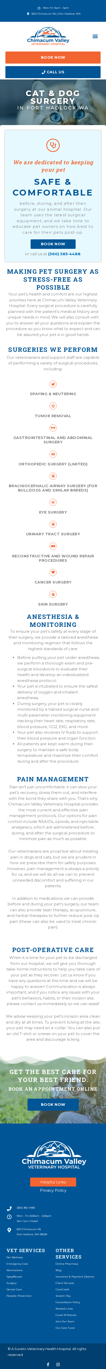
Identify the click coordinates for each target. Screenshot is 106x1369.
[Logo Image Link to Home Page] (48, 36)
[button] (95, 36)
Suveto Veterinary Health (35, 1349)
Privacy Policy (53, 1190)
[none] (48, 1364)
